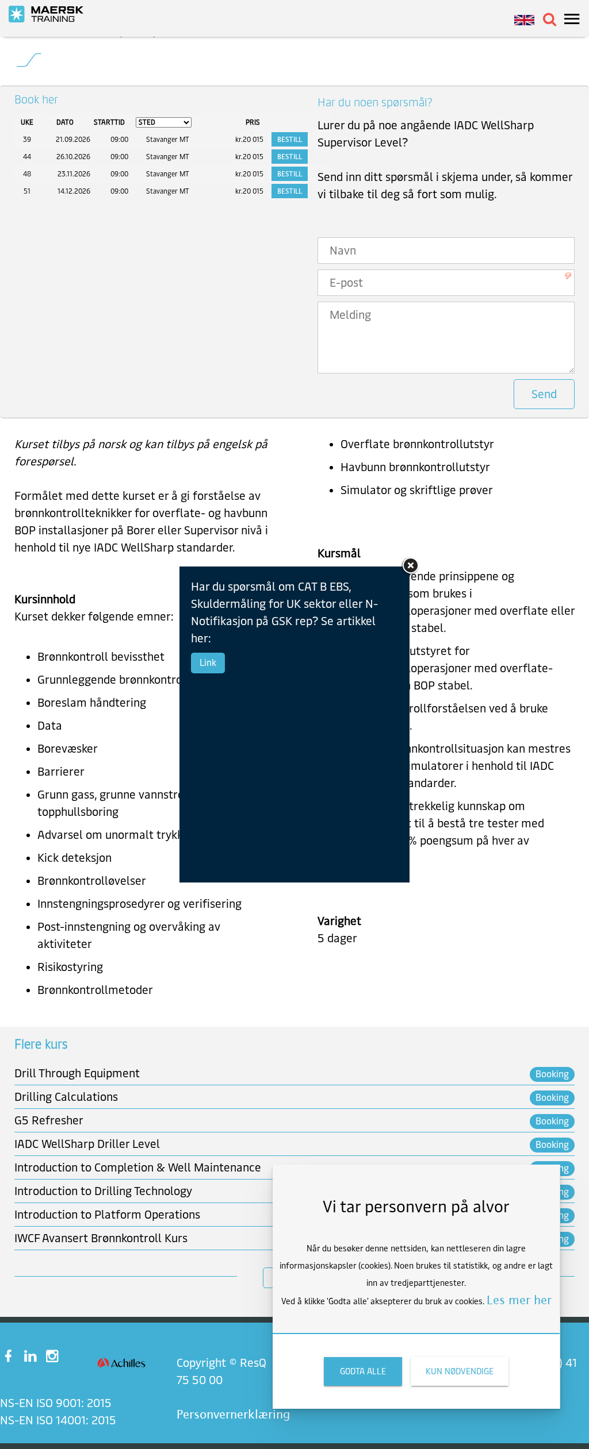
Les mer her (519, 1300)
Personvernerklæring (233, 1414)
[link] (52, 14)
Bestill (289, 139)
